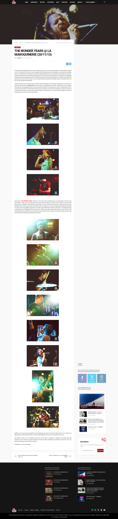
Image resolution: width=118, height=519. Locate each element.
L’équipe (26, 510)
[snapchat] (101, 510)
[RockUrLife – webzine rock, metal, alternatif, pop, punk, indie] (14, 510)
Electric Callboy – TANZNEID (95, 427)
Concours (64, 2)
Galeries (72, 2)
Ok (52, 517)
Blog (57, 2)
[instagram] (98, 510)
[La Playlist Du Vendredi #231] (48, 498)
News (26, 2)
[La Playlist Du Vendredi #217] (48, 474)
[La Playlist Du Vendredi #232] (48, 490)
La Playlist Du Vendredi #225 (61, 480)
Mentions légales (34, 510)
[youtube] (104, 510)
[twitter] (95, 510)
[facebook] (92, 510)
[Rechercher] (104, 2)
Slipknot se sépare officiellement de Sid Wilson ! (92, 406)
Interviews (50, 2)
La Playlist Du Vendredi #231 (61, 496)
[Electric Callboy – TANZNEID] (83, 429)
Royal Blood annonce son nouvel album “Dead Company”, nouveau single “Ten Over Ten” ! (96, 421)
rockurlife (19, 58)
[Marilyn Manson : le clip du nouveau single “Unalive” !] (83, 414)
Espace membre (90, 2)
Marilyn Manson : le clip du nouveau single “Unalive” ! (95, 412)
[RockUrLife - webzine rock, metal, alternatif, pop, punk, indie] (14, 2)
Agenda (79, 2)
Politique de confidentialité (47, 510)
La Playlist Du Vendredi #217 (61, 472)
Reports (42, 2)
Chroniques (34, 2)
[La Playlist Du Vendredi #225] (48, 482)
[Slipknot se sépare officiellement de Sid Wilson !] (91, 401)
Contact (58, 510)
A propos (20, 510)
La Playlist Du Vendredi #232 (61, 488)
